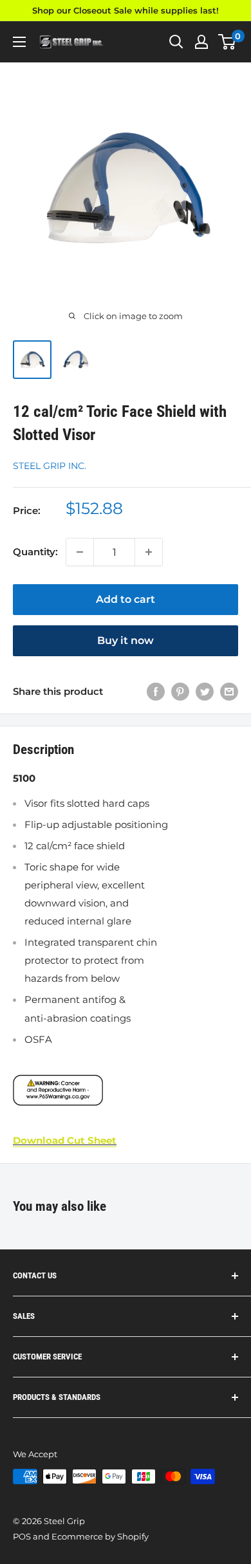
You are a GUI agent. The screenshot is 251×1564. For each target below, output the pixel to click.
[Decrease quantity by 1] (79, 552)
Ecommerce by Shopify (100, 1536)
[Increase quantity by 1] (148, 552)
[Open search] (176, 42)
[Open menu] (19, 42)
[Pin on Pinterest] (180, 691)
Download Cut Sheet (64, 1140)
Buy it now (125, 640)
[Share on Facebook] (156, 691)
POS (22, 1536)
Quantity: (35, 552)
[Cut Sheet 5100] (125, 1090)
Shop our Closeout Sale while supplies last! (125, 10)
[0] (227, 42)
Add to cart (125, 599)
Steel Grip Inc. (49, 466)
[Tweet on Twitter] (205, 691)
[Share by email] (229, 691)
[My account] (201, 42)
